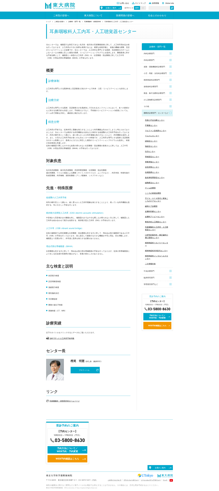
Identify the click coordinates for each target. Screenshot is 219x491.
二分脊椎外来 (150, 264)
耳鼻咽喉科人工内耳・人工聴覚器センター (156, 228)
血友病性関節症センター (155, 177)
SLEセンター (150, 151)
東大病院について (93, 15)
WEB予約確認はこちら (157, 325)
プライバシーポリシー (131, 480)
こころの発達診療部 (153, 193)
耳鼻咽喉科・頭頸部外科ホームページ (64, 401)
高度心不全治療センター (155, 120)
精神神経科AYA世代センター (156, 251)
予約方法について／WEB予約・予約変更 (157, 316)
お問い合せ (124, 3)
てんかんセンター (152, 136)
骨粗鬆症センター (152, 157)
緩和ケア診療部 (151, 206)
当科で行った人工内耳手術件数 (61, 338)
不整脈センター (151, 125)
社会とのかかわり (157, 15)
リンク (165, 480)
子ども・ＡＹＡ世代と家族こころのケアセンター (156, 199)
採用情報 (155, 3)
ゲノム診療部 (150, 188)
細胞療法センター (152, 183)
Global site (169, 3)
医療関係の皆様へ (125, 15)
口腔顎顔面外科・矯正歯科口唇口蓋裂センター (156, 236)
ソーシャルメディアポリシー (151, 480)
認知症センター (151, 141)
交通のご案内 (111, 8)
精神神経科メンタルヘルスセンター (156, 257)
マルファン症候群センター (155, 130)
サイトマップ (140, 3)
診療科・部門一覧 (74, 21)
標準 (137, 8)
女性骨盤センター (152, 167)
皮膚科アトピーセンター (155, 217)
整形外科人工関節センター (155, 222)
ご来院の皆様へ (61, 15)
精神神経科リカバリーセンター (156, 244)
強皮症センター (151, 146)
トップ (48, 21)
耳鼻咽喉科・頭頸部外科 (92, 21)
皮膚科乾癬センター (153, 211)
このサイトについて (114, 480)
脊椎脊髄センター (152, 162)
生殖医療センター (152, 172)
